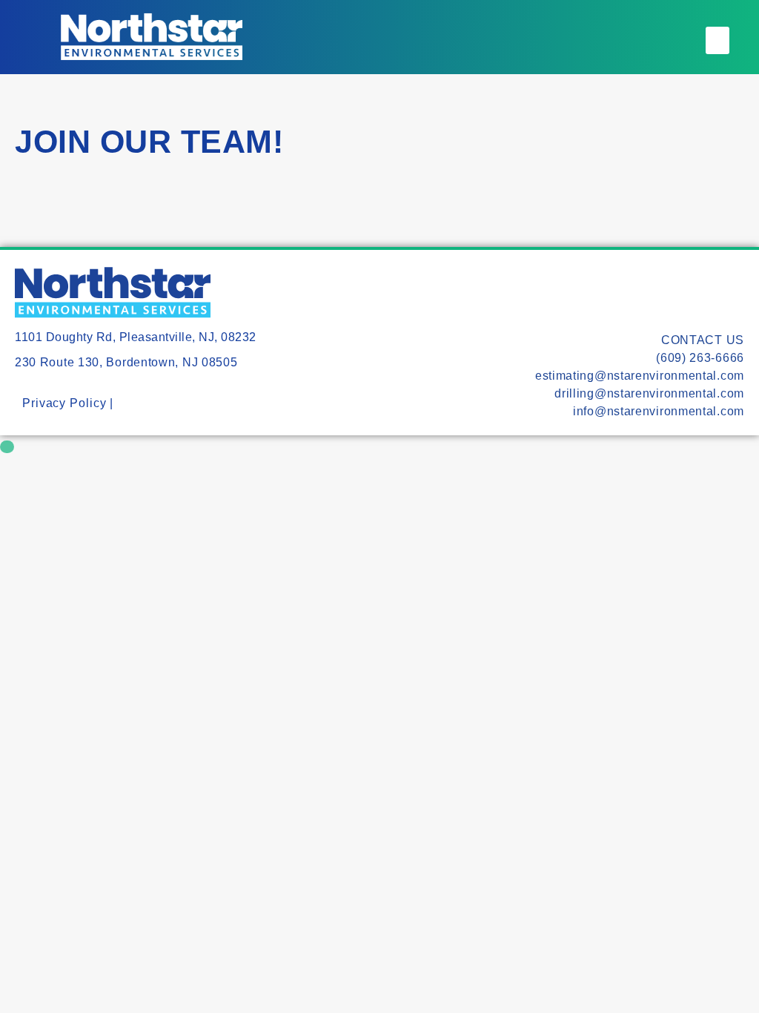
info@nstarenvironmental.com (658, 411)
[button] (717, 41)
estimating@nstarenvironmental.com (639, 375)
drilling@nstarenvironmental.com (649, 393)
